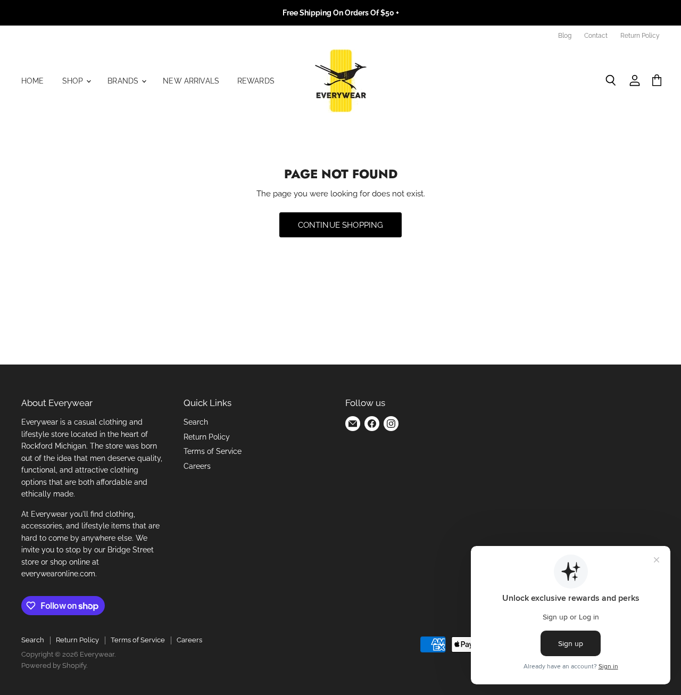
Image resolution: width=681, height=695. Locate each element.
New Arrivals (191, 81)
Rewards (256, 81)
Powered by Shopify (53, 665)
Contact (596, 35)
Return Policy (640, 35)
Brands (123, 81)
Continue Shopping (341, 224)
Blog (564, 35)
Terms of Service (213, 451)
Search (196, 422)
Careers (197, 466)
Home (32, 81)
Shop (74, 81)
